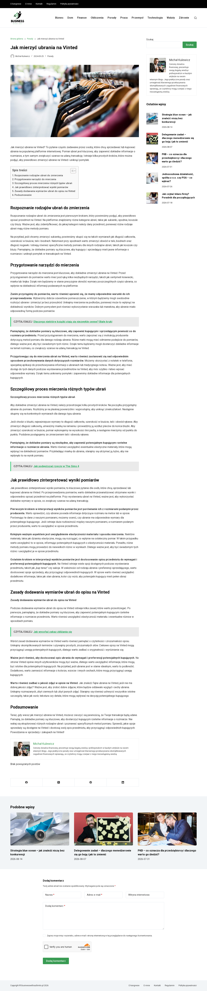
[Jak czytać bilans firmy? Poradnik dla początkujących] (152, 198)
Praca (124, 17)
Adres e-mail (94, 894)
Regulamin (51, 4)
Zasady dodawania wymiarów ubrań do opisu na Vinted (45, 191)
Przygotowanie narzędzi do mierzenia (35, 179)
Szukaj (149, 39)
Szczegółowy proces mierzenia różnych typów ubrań (43, 183)
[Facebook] (27, 782)
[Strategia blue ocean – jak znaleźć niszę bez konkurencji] (152, 119)
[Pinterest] (91, 782)
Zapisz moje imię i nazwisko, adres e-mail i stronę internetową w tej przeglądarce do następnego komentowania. (99, 935)
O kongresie (15, 4)
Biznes (59, 17)
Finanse (82, 17)
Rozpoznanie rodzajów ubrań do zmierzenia (39, 175)
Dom (70, 17)
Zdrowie (184, 17)
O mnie (28, 4)
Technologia (155, 17)
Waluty (171, 17)
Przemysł (137, 17)
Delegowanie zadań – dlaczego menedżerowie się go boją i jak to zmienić (178, 138)
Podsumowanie (23, 195)
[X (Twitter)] (59, 782)
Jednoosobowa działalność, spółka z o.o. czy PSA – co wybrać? (178, 178)
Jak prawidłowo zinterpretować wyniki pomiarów (41, 187)
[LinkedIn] (123, 782)
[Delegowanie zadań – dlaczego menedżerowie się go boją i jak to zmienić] (152, 138)
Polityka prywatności (69, 4)
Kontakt (39, 4)
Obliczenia (97, 17)
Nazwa (49, 894)
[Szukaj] (195, 18)
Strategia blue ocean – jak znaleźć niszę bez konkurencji (177, 118)
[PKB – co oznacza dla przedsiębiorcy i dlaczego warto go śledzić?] (152, 158)
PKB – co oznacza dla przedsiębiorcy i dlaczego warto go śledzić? (177, 158)
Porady (112, 17)
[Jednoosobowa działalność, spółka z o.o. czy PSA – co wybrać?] (152, 178)
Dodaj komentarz (55, 905)
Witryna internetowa (138, 894)
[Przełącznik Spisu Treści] (71, 170)
